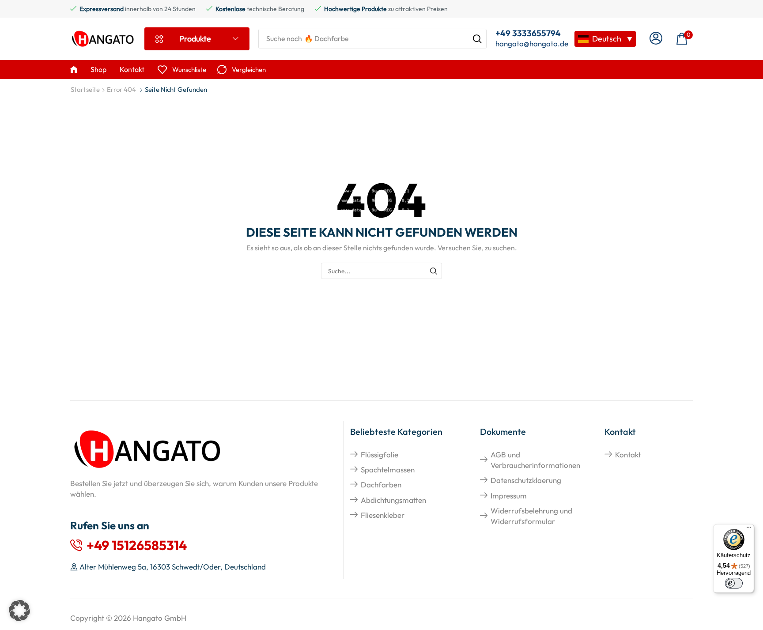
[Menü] (749, 529)
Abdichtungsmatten (393, 500)
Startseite (85, 89)
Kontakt (628, 454)
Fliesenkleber (382, 515)
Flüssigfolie (379, 454)
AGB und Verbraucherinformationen (535, 460)
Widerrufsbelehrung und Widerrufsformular (531, 516)
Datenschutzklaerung (526, 480)
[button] (655, 38)
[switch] (734, 583)
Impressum (509, 495)
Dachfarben (381, 484)
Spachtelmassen (388, 469)
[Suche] (477, 39)
